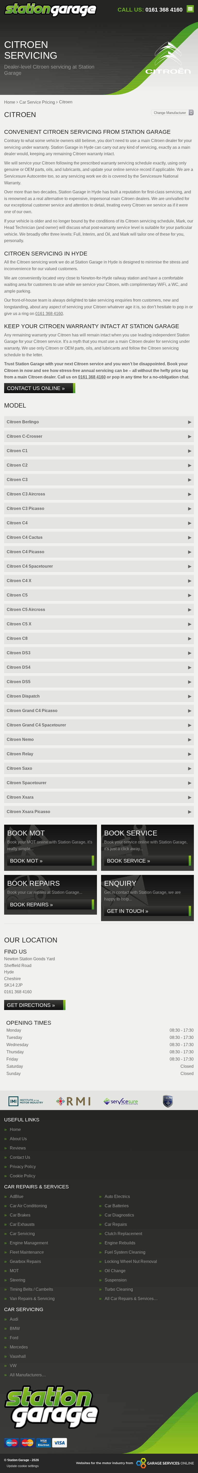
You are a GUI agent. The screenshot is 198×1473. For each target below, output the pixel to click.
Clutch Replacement (123, 1234)
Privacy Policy (23, 1167)
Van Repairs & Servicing (32, 1299)
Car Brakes (20, 1215)
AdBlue (16, 1197)
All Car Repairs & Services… (131, 1299)
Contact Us (20, 1157)
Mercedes (19, 1347)
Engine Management (29, 1243)
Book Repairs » (31, 904)
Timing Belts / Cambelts (31, 1289)
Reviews (18, 1148)
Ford (14, 1338)
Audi (14, 1319)
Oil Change (115, 1271)
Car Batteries (117, 1206)
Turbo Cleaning (119, 1289)
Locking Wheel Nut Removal (131, 1262)
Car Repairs (116, 1224)
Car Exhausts (22, 1224)
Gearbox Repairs (25, 1262)
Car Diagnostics (119, 1215)
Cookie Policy (22, 1176)
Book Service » (128, 861)
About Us (18, 1139)
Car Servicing (22, 1234)
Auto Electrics (117, 1197)
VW (13, 1366)
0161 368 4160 (150, 9)
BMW (15, 1329)
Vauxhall (18, 1356)
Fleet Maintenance (27, 1252)
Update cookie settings (23, 1466)
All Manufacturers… (28, 1375)
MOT (14, 1271)
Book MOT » (26, 861)
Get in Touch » (127, 911)
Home (15, 1130)
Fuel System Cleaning (125, 1252)
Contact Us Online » (36, 388)
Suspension (116, 1280)
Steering (17, 1280)
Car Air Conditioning (28, 1206)
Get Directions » (31, 1005)
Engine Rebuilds (120, 1243)
